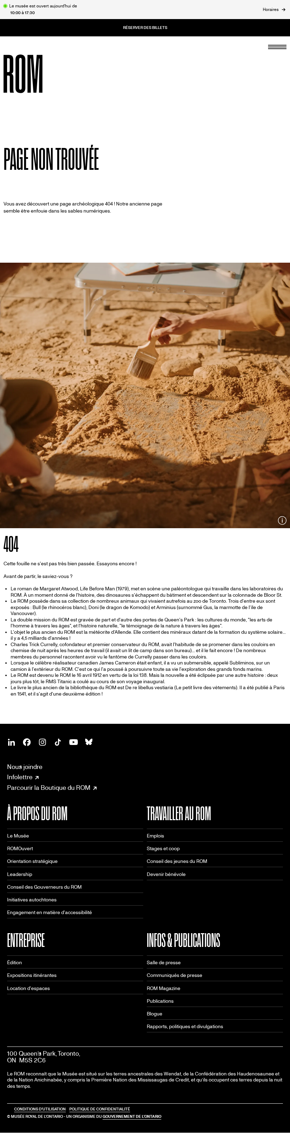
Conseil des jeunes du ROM (177, 861)
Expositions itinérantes (32, 975)
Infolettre (20, 777)
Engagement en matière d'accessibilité (49, 913)
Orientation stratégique (32, 861)
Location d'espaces (28, 988)
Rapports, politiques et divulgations (185, 1027)
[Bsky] (89, 742)
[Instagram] (42, 742)
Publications (160, 1001)
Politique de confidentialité (99, 1109)
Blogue (154, 1014)
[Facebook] (27, 742)
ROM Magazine (163, 988)
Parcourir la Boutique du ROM (49, 788)
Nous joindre (24, 767)
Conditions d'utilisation (40, 1109)
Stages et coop (163, 849)
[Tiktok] (58, 742)
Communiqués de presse (174, 975)
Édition (14, 963)
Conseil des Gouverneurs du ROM (44, 887)
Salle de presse (164, 963)
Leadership (19, 874)
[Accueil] (39, 73)
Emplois (155, 836)
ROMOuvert (20, 849)
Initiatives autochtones (32, 900)
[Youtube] (73, 742)
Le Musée (18, 836)
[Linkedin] (11, 742)
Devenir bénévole (166, 874)
